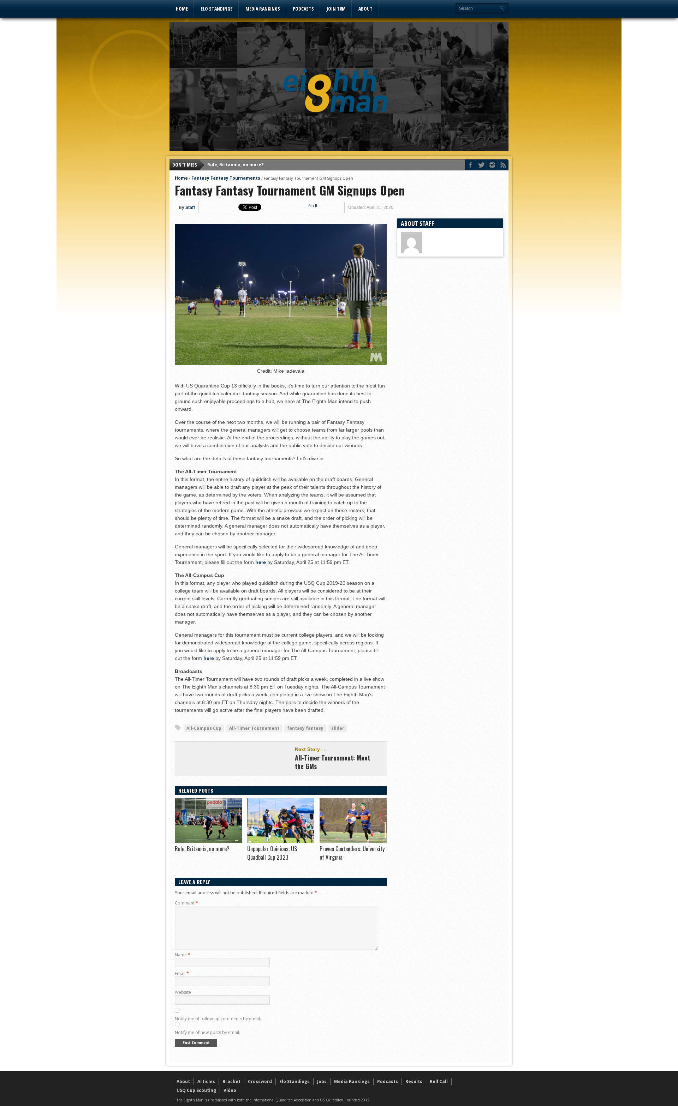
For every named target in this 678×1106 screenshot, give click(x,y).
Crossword (260, 1081)
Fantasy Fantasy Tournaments (225, 178)
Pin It (312, 205)
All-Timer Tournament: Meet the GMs (332, 761)
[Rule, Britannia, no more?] (208, 841)
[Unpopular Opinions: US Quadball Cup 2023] (280, 841)
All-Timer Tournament (254, 728)
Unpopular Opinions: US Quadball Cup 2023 (272, 852)
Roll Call (439, 1081)
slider (337, 728)
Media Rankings (262, 8)
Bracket (231, 1081)
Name (182, 955)
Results (413, 1081)
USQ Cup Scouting (196, 1090)
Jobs (322, 1081)
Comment (186, 903)
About (365, 8)
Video (230, 1090)
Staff (190, 207)
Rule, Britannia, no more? (235, 165)
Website (183, 992)
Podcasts (303, 8)
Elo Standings (217, 8)
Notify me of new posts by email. (207, 1032)
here (260, 562)
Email (182, 973)
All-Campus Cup (203, 728)
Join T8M (336, 8)
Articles (206, 1081)
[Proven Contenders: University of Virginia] (353, 841)
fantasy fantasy (305, 728)
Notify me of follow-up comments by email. (218, 1019)
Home (182, 8)
